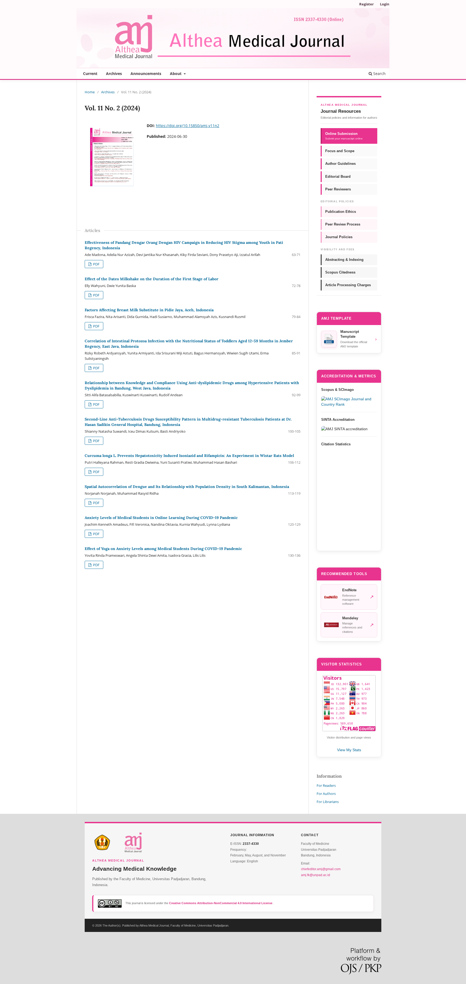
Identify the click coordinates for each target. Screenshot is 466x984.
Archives (114, 73)
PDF (96, 264)
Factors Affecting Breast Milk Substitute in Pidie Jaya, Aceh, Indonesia (149, 310)
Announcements (146, 73)
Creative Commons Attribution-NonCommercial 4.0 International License (221, 903)
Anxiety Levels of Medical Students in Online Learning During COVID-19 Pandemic (161, 517)
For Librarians (328, 801)
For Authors (326, 793)
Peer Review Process (342, 224)
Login (384, 4)
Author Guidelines (340, 164)
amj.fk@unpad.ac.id (315, 875)
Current (90, 73)
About (176, 73)
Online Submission (344, 136)
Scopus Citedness (340, 272)
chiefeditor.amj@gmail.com (321, 869)
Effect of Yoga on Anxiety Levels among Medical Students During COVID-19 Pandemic (163, 548)
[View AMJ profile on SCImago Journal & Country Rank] (349, 401)
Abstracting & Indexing (344, 260)
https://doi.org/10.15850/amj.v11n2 (187, 125)
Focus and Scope (339, 151)
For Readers (326, 785)
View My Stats (349, 750)
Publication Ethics (340, 212)
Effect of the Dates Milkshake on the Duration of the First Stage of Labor (151, 278)
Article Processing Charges (348, 285)
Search (379, 73)
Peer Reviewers (338, 189)
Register (366, 4)
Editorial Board (338, 177)
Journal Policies (338, 237)
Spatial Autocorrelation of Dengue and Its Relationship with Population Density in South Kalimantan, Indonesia (187, 486)
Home (90, 92)
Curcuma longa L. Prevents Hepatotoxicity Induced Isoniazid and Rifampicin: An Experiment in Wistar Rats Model (189, 455)
